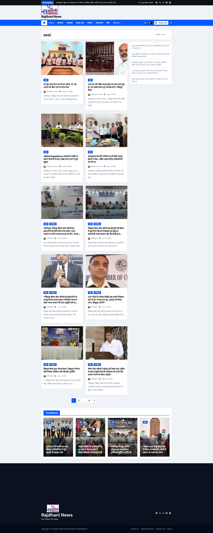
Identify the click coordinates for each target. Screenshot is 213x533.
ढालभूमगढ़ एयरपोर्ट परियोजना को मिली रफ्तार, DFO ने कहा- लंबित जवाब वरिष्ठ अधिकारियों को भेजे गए (105, 159)
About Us (135, 529)
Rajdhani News (51, 16)
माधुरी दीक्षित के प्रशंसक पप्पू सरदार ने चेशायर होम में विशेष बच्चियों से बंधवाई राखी (90, 449)
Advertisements (147, 529)
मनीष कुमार (50, 238)
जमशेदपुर (70, 23)
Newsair (71, 529)
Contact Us (160, 529)
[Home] (44, 22)
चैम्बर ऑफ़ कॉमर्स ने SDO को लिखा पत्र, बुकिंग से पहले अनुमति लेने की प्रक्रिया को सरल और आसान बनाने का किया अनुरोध (106, 371)
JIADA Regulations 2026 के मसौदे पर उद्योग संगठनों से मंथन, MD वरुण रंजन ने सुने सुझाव (60, 159)
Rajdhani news (53, 91)
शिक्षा (108, 23)
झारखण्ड (60, 23)
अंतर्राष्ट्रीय (99, 23)
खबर (46, 80)
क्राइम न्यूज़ (80, 23)
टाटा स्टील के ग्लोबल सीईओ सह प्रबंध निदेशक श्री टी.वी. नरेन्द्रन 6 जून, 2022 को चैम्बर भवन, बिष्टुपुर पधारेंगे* (106, 299)
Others (116, 23)
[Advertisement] (62, 483)
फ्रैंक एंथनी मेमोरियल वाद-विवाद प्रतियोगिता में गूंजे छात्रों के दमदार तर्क (57, 449)
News (169, 529)
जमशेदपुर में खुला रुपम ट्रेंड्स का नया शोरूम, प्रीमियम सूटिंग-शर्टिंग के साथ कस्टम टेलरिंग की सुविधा (149, 63)
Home (51, 23)
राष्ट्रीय (90, 23)
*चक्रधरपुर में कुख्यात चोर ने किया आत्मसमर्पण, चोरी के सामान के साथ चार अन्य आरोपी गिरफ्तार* (149, 72)
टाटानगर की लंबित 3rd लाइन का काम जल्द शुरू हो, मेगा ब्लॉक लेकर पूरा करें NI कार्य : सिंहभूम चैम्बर (106, 87)
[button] (171, 23)
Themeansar (82, 529)
